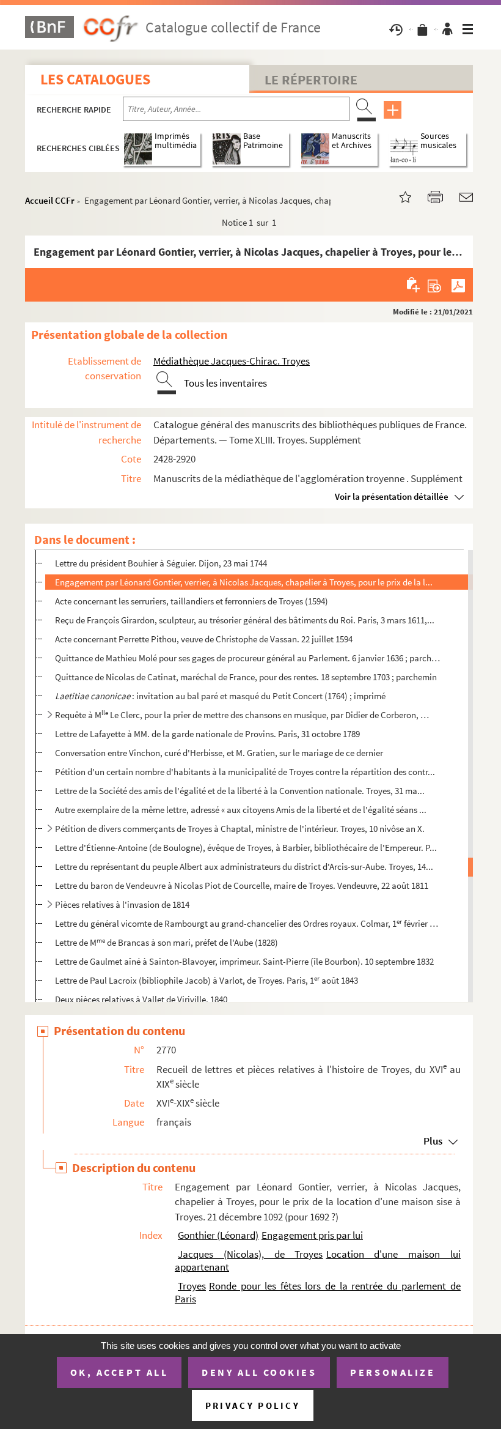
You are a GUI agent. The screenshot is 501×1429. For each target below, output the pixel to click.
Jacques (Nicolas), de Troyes (250, 1254)
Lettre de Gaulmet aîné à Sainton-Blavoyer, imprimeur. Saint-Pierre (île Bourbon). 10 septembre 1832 (244, 961)
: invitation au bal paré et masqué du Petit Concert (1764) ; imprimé (220, 696)
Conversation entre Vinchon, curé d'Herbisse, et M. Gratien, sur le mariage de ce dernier (219, 753)
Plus (432, 1141)
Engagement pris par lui (312, 1235)
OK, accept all (119, 1372)
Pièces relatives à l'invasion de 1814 (122, 904)
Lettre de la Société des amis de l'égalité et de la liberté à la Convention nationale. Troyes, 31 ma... (240, 790)
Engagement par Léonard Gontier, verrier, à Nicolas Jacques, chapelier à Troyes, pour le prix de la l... (244, 582)
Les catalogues (95, 79)
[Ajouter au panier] (414, 284)
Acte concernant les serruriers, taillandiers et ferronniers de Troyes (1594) (191, 601)
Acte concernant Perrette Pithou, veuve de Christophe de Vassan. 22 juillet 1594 (204, 639)
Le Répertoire (311, 79)
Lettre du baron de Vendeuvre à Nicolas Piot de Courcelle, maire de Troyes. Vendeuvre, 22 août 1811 (241, 885)
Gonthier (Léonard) (218, 1235)
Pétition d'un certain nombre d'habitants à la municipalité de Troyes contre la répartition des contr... (245, 772)
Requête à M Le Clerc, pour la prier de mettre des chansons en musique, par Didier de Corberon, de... (242, 714)
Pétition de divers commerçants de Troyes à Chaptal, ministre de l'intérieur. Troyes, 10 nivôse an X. (240, 828)
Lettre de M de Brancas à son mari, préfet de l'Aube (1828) (166, 942)
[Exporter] (434, 284)
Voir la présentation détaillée (391, 496)
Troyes (192, 1286)
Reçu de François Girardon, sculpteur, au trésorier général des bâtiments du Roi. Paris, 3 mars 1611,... (244, 620)
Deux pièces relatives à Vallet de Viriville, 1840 (141, 999)
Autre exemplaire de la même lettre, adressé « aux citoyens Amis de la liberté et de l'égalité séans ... (240, 809)
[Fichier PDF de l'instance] (458, 284)
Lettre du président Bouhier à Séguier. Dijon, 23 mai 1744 (161, 563)
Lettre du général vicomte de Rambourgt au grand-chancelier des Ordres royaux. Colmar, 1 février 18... (247, 923)
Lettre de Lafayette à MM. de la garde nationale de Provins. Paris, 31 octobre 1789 (207, 734)
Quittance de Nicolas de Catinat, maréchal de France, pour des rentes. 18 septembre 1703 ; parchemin (246, 677)
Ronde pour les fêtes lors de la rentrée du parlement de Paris (318, 1292)
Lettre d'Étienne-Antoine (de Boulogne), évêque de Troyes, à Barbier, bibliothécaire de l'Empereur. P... (246, 847)
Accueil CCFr (50, 200)
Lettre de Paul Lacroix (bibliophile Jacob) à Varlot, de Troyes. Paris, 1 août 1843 (206, 980)
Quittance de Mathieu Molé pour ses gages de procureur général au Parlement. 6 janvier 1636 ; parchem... (247, 658)
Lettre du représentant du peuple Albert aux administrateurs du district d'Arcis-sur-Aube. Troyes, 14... (244, 866)
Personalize (392, 1372)
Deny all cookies (259, 1372)
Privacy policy (252, 1405)
